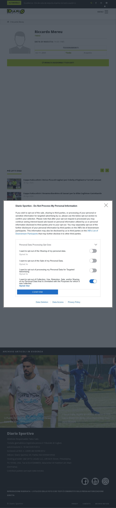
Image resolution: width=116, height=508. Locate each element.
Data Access (58, 302)
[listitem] (58, 244)
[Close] (107, 206)
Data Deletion (42, 302)
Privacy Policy (74, 302)
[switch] (93, 251)
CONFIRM (37, 292)
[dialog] (58, 254)
